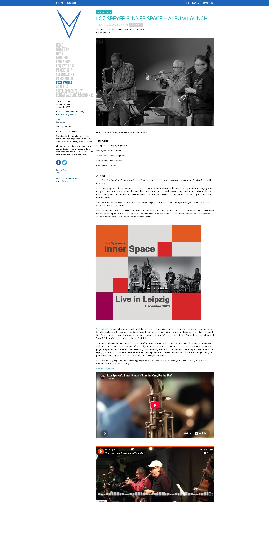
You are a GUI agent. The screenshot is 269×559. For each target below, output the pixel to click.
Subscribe (71, 3)
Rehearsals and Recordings (75, 95)
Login (58, 172)
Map (58, 119)
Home (59, 45)
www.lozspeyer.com (105, 368)
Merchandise (64, 79)
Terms (58, 178)
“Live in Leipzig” (103, 329)
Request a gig (65, 66)
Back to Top (61, 170)
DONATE (59, 3)
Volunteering (65, 74)
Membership (64, 70)
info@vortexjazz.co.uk (67, 114)
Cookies (73, 178)
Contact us (60, 122)
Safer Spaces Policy (69, 91)
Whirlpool (63, 58)
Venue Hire (63, 62)
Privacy (66, 178)
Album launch (104, 12)
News (59, 53)
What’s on (62, 49)
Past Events (64, 83)
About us (62, 87)
